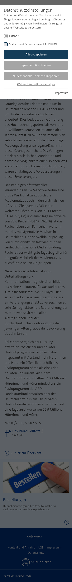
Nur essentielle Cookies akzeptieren (36, 76)
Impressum (61, 93)
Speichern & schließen (36, 65)
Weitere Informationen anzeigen (36, 84)
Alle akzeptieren (36, 54)
